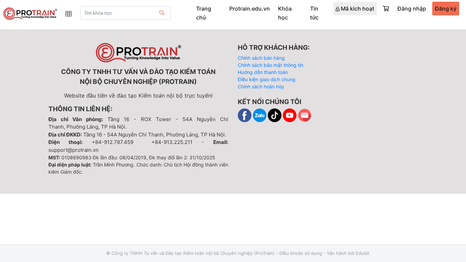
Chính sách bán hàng (261, 58)
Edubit (362, 253)
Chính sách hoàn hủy (261, 86)
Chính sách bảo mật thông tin (270, 65)
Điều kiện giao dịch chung (266, 79)
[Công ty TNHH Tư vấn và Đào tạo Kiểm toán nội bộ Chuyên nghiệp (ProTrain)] (30, 14)
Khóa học (285, 13)
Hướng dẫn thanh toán (263, 72)
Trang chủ (203, 13)
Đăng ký (445, 8)
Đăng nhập (411, 8)
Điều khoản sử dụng (300, 253)
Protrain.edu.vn (249, 8)
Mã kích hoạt (356, 8)
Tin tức (314, 13)
